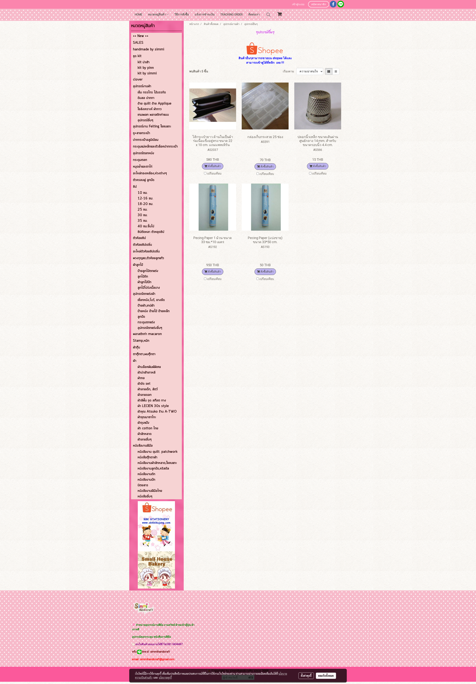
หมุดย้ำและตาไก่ (142, 166)
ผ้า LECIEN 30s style (153, 406)
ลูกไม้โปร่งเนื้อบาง (149, 287)
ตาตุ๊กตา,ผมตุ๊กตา (144, 354)
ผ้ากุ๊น (136, 347)
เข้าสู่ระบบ (298, 4)
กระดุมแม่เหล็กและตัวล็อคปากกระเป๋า (155, 146)
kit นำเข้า (143, 62)
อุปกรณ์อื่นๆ (145, 120)
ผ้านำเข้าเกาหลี (146, 372)
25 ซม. (143, 209)
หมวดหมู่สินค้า (157, 14)
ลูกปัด (141, 316)
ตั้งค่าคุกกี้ (306, 675)
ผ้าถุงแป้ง (143, 422)
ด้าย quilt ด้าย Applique (154, 103)
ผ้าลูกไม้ (138, 264)
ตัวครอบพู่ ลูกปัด (143, 180)
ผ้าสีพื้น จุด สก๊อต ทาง (152, 400)
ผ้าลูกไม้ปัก (144, 282)
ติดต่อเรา (254, 14)
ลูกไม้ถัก (143, 276)
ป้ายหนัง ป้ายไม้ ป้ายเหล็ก (154, 311)
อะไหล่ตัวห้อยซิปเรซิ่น (146, 251)
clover (138, 79)
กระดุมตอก (140, 160)
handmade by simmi (148, 49)
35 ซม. (143, 220)
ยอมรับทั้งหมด (326, 675)
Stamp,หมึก (141, 340)
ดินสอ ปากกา (146, 98)
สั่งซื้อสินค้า (214, 166)
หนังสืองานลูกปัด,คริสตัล (153, 468)
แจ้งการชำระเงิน (205, 14)
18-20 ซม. (145, 204)
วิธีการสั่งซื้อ (182, 14)
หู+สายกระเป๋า (141, 133)
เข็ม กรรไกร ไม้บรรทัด (152, 92)
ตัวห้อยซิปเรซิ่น (142, 244)
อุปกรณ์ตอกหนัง (143, 153)
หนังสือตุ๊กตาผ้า (147, 457)
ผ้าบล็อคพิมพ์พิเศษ (149, 367)
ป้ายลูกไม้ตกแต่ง (148, 271)
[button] (268, 14)
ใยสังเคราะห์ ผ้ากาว (150, 109)
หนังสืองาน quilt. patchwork (157, 451)
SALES (138, 42)
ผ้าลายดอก (145, 395)
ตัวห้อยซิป (139, 238)
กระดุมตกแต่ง (146, 322)
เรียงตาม (289, 71)
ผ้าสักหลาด (145, 434)
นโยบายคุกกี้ (165, 677)
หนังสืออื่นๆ (145, 496)
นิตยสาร (143, 485)
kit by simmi (147, 73)
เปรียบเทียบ (214, 173)
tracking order (231, 14)
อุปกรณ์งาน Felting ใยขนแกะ (152, 126)
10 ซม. (143, 192)
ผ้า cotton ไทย (148, 428)
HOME (138, 14)
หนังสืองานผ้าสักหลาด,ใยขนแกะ (157, 463)
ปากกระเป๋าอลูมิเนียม (145, 139)
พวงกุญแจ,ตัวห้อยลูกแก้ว (148, 258)
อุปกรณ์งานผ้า (142, 86)
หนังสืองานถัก (146, 474)
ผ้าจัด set (144, 383)
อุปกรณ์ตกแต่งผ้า (144, 293)
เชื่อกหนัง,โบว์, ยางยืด (151, 300)
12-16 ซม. (145, 198)
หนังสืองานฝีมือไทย (150, 490)
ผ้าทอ (141, 378)
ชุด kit (137, 56)
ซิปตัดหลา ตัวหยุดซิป (151, 232)
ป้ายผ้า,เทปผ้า (146, 305)
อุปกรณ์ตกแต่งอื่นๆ (150, 328)
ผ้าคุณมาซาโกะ (147, 417)
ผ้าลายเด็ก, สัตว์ (148, 389)
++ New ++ (140, 36)
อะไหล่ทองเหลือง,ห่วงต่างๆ (150, 173)
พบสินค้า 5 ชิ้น (198, 71)
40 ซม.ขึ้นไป (146, 226)
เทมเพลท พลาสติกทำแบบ (153, 114)
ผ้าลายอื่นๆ (145, 439)
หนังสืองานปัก (146, 479)
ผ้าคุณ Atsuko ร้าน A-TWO (157, 411)
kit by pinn (146, 67)
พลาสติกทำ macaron (147, 334)
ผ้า (134, 360)
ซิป (135, 186)
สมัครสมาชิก (318, 4)
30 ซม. (143, 215)
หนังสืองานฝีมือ (143, 445)
